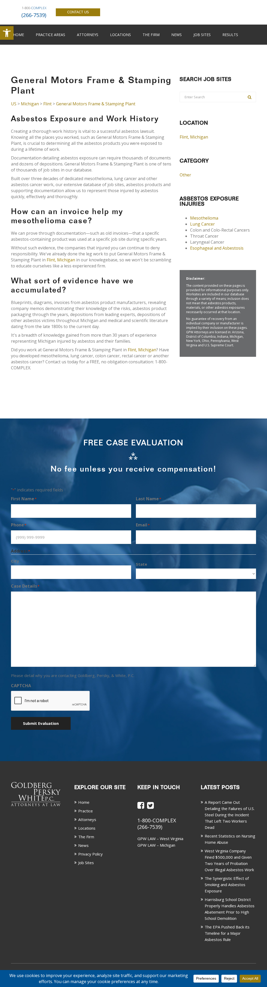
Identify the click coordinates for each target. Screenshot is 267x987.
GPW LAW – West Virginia (160, 838)
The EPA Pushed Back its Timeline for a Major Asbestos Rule (227, 933)
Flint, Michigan (61, 260)
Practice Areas (50, 34)
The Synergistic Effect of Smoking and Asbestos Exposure (227, 884)
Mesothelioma (204, 218)
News (176, 34)
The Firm (151, 34)
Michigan (30, 104)
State (141, 564)
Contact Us (78, 12)
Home (18, 34)
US (13, 104)
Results (230, 34)
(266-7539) (149, 826)
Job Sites (202, 34)
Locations (120, 34)
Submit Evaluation (41, 723)
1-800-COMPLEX (156, 820)
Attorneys (87, 34)
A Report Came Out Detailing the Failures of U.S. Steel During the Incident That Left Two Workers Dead (229, 815)
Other (185, 175)
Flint (47, 104)
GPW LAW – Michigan (156, 845)
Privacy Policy (90, 854)
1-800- (34, 7)
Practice (85, 810)
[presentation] (50, 701)
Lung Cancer (202, 224)
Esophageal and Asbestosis (217, 248)
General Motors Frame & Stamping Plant (95, 104)
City (15, 561)
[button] (7, 33)
